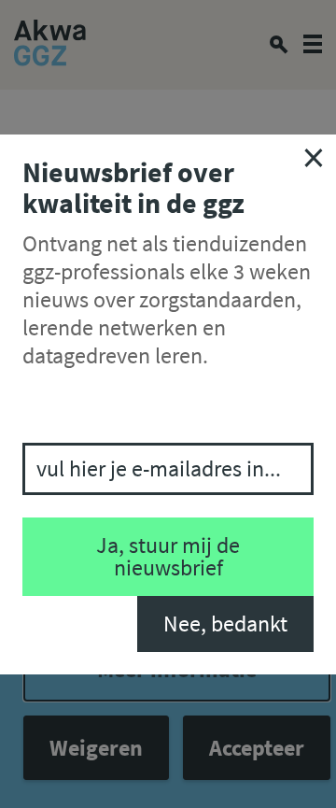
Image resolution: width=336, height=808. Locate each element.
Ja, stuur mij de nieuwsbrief (168, 556)
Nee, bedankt (225, 623)
